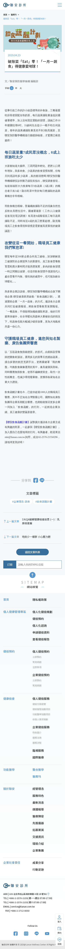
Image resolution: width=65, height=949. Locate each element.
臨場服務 (38, 750)
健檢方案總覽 (39, 704)
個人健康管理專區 (14, 612)
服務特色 (38, 796)
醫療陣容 (38, 816)
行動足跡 (38, 869)
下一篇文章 (12, 537)
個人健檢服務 (41, 698)
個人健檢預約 (41, 651)
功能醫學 (9, 769)
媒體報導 (38, 809)
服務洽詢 (36, 737)
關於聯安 (9, 789)
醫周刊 (36, 776)
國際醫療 (38, 757)
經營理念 (38, 789)
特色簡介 (36, 732)
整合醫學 (38, 769)
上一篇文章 (12, 521)
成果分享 (38, 863)
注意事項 (36, 667)
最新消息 (38, 802)
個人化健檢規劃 (42, 612)
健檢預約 (38, 619)
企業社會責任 (11, 862)
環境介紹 (38, 843)
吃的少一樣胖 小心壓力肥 (36, 537)
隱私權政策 (39, 599)
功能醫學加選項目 (41, 714)
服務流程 (36, 742)
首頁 (6, 599)
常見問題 (36, 662)
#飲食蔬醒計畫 (43, 501)
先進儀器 (38, 823)
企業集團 (38, 850)
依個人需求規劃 (40, 719)
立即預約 (36, 657)
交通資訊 (38, 837)
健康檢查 (9, 698)
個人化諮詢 (39, 625)
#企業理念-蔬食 (21, 501)
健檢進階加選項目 (41, 709)
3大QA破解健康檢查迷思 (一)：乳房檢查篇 (41, 521)
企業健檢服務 (41, 727)
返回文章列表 (32, 552)
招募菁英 (38, 830)
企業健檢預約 (41, 675)
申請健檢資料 (41, 632)
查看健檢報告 (41, 639)
